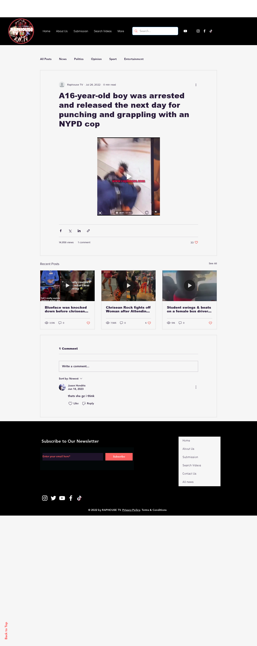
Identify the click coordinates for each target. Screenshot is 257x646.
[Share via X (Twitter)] (70, 230)
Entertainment (134, 59)
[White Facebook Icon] (70, 498)
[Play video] (128, 176)
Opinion (96, 59)
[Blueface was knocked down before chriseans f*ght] (67, 285)
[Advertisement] (68, 8)
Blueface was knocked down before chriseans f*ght (66, 309)
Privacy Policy (131, 510)
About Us (188, 449)
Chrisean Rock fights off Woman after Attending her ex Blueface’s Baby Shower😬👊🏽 (128, 309)
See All (213, 263)
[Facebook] (204, 31)
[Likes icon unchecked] (70, 403)
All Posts (46, 59)
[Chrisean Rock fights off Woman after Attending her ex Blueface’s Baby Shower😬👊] (128, 285)
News (63, 59)
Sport (113, 59)
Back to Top (6, 630)
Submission (190, 457)
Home (186, 441)
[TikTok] (211, 31)
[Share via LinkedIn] (79, 230)
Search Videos (191, 465)
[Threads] (217, 31)
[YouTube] (185, 31)
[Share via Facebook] (60, 230)
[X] (192, 31)
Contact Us (189, 474)
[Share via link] (88, 230)
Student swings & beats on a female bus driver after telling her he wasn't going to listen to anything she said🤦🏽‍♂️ (189, 309)
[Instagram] (198, 31)
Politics (79, 59)
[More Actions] (196, 387)
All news (188, 482)
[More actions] (196, 84)
